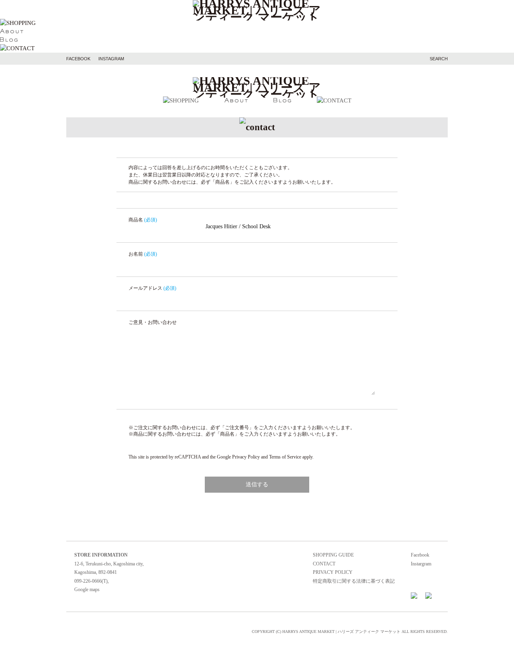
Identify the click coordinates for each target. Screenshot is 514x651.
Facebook (420, 555)
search (439, 58)
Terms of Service (285, 457)
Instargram (421, 564)
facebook (78, 58)
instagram (111, 58)
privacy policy (333, 572)
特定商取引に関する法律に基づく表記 (354, 581)
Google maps (87, 589)
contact (324, 564)
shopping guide (333, 555)
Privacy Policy (246, 457)
